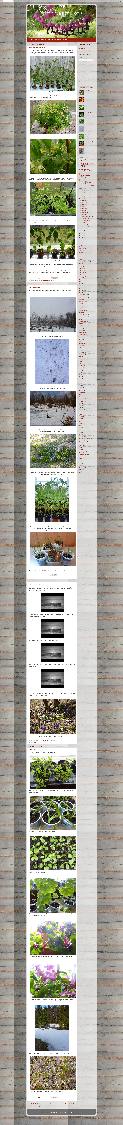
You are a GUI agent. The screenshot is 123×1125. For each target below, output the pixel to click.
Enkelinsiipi (87, 90)
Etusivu (52, 1103)
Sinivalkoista (82, 436)
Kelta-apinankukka (83, 314)
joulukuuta (84, 200)
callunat (81, 255)
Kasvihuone (36, 280)
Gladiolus (81, 263)
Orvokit (80, 383)
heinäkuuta (84, 210)
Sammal (81, 425)
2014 (82, 237)
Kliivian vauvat (88, 97)
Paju (80, 385)
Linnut (80, 358)
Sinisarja (81, 434)
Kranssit (81, 337)
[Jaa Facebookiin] (55, 278)
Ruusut (80, 420)
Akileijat (80, 245)
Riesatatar (87, 105)
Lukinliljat (81, 363)
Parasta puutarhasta (85, 180)
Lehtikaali (81, 348)
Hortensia (81, 268)
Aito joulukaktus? (89, 141)
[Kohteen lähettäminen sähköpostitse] (51, 278)
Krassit (80, 339)
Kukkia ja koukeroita (86, 159)
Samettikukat (47, 280)
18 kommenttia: (45, 1097)
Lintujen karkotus (83, 359)
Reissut (80, 414)
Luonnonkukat (82, 365)
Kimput (80, 325)
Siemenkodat (82, 430)
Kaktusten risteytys (83, 297)
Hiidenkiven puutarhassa (87, 163)
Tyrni (80, 456)
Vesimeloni (81, 469)
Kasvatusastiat (82, 301)
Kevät (35, 577)
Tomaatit (52, 280)
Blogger (70, 1112)
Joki (80, 281)
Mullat (80, 376)
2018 (82, 196)
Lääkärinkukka (82, 368)
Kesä (80, 317)
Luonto (80, 367)
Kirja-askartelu (82, 327)
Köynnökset (81, 347)
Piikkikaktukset (82, 401)
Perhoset (81, 392)
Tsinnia (80, 452)
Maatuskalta (49, 913)
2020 (82, 192)
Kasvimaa (81, 305)
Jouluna (81, 288)
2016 (82, 233)
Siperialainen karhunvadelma (85, 438)
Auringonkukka (82, 254)
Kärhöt (80, 345)
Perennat (81, 390)
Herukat (81, 266)
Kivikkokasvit (82, 330)
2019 (82, 194)
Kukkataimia (33, 749)
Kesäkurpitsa (82, 319)
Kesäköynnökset (82, 321)
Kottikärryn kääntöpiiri (86, 169)
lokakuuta (84, 204)
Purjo (38, 577)
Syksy (80, 443)
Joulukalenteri (82, 285)
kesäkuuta (84, 212)
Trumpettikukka (82, 451)
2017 (82, 198)
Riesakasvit (81, 416)
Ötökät (80, 472)
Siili (41, 577)
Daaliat (80, 259)
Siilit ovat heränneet (36, 584)
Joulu (80, 283)
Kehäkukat (81, 308)
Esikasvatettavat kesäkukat (40, 1099)
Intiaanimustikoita (89, 119)
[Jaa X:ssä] (54, 278)
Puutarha (81, 409)
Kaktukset (81, 296)
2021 (82, 190)
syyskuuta (84, 206)
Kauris (80, 307)
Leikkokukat (81, 354)
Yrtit (80, 471)
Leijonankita (81, 352)
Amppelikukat (82, 246)
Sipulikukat (81, 440)
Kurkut (80, 341)
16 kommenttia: (45, 278)
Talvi (80, 447)
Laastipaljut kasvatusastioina (86, 87)
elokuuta (84, 208)
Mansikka (81, 372)
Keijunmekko (82, 310)
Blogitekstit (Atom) (35, 1106)
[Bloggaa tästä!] (53, 278)
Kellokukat (81, 312)
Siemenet (81, 429)
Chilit (80, 257)
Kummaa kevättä (34, 287)
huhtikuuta (84, 224)
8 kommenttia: (45, 574)
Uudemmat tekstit (34, 1103)
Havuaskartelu (82, 265)
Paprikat (42, 280)
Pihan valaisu (82, 399)
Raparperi (81, 412)
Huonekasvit (82, 270)
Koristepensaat (82, 334)
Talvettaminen (82, 445)
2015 (82, 235)
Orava (80, 379)
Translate (90, 61)
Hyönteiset (81, 274)
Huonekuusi (81, 272)
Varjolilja (81, 461)
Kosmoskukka (82, 336)
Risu (80, 418)
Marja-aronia (82, 374)
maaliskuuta (85, 226)
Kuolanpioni (87, 134)
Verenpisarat (82, 467)
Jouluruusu (81, 290)
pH (79, 396)
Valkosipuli (81, 460)
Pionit (80, 403)
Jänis (80, 292)
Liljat (80, 356)
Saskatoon (81, 427)
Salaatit (80, 421)
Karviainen (81, 299)
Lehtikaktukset (82, 350)
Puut (80, 407)
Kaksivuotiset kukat (83, 294)
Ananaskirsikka (82, 248)
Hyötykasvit (81, 276)
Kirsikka (81, 328)
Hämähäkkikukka (83, 277)
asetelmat (81, 252)
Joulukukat (81, 286)
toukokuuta (84, 214)
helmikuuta (84, 228)
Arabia (80, 250)
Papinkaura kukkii (89, 112)
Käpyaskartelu (82, 343)
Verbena (81, 465)
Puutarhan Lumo (85, 174)
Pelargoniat (81, 389)
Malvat (80, 370)
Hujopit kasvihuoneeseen (37, 47)
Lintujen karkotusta (89, 127)
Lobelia (80, 361)
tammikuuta (84, 230)
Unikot (80, 458)
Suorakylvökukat (82, 441)
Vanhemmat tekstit (70, 1103)
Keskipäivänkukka (83, 316)
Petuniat (81, 394)
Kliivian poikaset (82, 332)
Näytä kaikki (92, 185)
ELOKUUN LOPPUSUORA (86, 170)
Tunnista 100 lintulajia (84, 454)
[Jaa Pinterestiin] (57, 278)
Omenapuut (81, 378)
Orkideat (81, 381)
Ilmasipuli (81, 279)
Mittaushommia (88, 149)
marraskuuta (85, 202)
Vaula (80, 463)
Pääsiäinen (81, 410)
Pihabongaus (82, 398)
